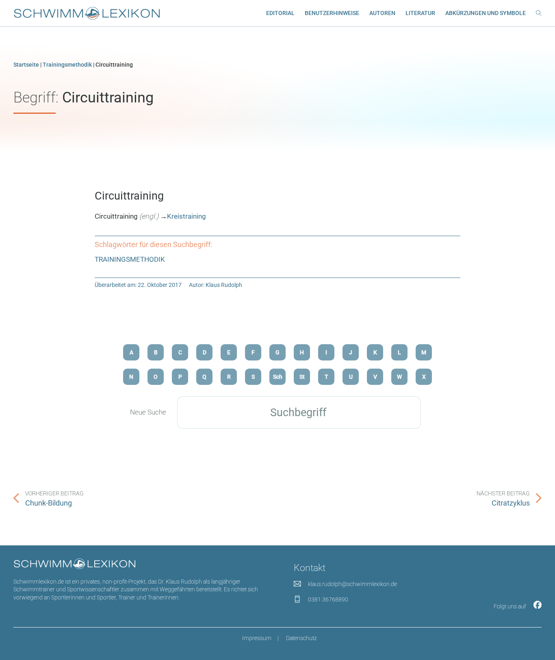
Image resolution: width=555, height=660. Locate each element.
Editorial (280, 13)
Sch (277, 376)
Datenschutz (301, 638)
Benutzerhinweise (332, 13)
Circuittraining (129, 195)
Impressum (256, 638)
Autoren (382, 13)
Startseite (26, 64)
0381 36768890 (328, 599)
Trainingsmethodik (67, 64)
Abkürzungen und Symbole (485, 13)
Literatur (420, 13)
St (302, 376)
